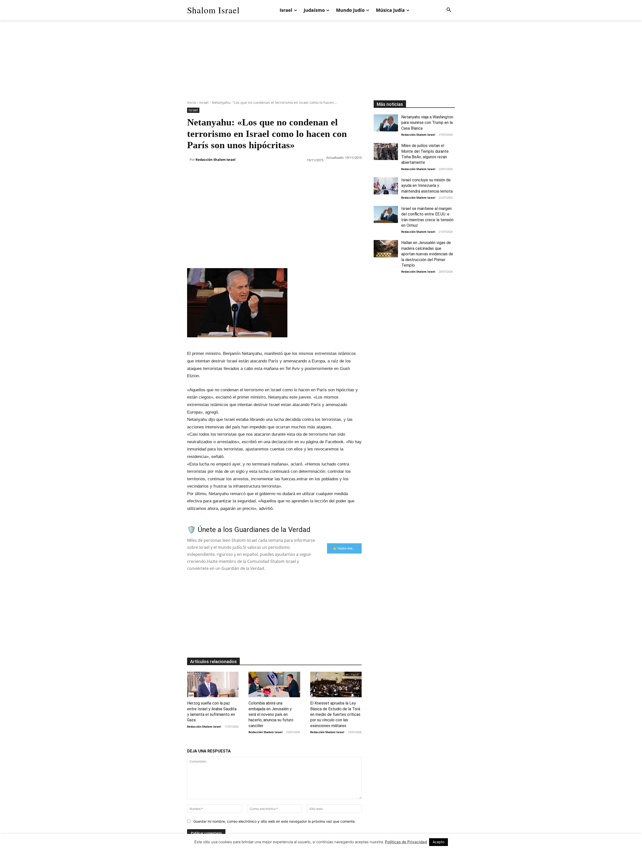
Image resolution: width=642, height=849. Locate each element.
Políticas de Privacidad (406, 841)
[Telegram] (273, 173)
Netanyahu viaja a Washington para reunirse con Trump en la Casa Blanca (427, 123)
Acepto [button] (438, 842)
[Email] (261, 173)
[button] (449, 10)
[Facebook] (192, 173)
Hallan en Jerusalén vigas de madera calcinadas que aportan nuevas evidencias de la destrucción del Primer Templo (427, 254)
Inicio (191, 102)
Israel (204, 102)
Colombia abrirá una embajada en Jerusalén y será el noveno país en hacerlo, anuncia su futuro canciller (271, 714)
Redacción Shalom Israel (215, 159)
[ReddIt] (250, 173)
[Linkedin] (238, 173)
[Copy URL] (284, 173)
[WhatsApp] (227, 173)
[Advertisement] (321, 65)
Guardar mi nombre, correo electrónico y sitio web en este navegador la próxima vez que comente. (274, 821)
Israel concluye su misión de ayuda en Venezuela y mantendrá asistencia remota (427, 186)
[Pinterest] (215, 173)
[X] (204, 173)
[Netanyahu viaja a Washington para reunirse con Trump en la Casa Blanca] (386, 122)
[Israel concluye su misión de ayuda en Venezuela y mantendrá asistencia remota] (386, 185)
